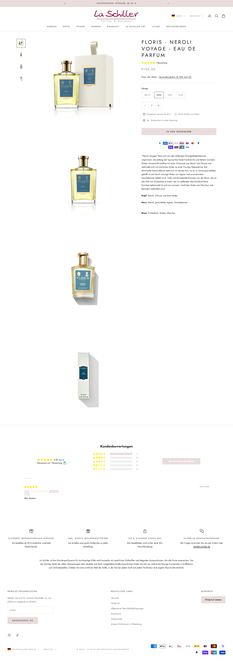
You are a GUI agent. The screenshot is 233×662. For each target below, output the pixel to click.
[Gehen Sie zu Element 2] (21, 54)
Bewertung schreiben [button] (181, 461)
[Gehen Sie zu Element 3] (21, 66)
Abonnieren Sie (22, 620)
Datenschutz (116, 618)
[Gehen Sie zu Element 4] (21, 77)
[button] (149, 62)
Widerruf (115, 603)
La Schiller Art (136, 26)
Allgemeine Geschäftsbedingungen (127, 608)
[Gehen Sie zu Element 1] (21, 43)
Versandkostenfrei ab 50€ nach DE (175, 77)
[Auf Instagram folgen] (9, 635)
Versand (115, 598)
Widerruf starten (213, 599)
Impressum (116, 613)
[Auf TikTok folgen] (17, 635)
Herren (96, 26)
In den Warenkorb (178, 131)
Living (156, 26)
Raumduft (113, 26)
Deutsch (195, 16)
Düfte (66, 26)
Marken (52, 26)
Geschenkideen (176, 26)
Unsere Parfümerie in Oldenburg (126, 624)
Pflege (81, 26)
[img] (31, 487)
